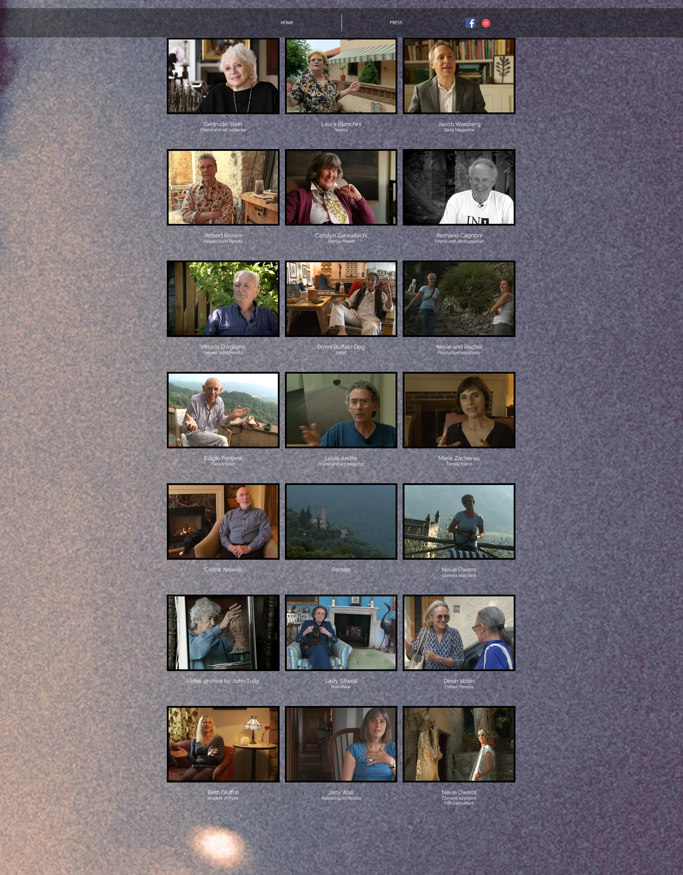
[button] (223, 91)
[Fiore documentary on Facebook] (471, 23)
